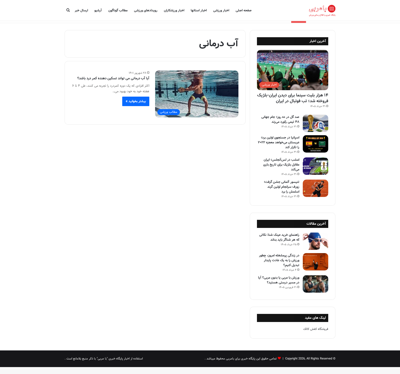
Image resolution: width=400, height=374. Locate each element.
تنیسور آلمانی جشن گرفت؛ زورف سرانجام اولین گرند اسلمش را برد (281, 186)
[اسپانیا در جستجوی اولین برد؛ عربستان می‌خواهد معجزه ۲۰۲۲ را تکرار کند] (315, 144)
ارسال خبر (81, 10)
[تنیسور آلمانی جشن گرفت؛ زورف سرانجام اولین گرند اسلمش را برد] (315, 188)
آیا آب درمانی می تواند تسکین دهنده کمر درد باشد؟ (113, 78)
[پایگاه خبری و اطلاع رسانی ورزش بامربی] (322, 10)
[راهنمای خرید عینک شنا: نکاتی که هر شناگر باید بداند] (315, 241)
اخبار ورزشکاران (174, 10)
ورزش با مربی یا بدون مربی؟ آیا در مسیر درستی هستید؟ (278, 280)
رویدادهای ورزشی (145, 10)
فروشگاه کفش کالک (315, 329)
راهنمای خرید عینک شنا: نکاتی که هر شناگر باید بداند (279, 237)
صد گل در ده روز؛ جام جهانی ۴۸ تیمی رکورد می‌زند (280, 119)
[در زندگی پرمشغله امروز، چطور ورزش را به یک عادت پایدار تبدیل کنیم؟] (315, 261)
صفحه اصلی (244, 10)
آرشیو (98, 10)
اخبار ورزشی (221, 10)
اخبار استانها (199, 10)
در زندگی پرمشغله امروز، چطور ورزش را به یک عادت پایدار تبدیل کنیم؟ (279, 260)
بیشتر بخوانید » (136, 101)
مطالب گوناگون (118, 10)
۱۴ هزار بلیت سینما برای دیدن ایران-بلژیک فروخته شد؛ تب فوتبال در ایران (292, 98)
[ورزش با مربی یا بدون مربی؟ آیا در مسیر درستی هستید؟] (315, 284)
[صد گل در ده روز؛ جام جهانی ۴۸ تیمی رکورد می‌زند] (315, 123)
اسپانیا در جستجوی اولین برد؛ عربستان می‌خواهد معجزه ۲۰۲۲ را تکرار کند (278, 142)
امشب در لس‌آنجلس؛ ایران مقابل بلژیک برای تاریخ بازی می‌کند (281, 164)
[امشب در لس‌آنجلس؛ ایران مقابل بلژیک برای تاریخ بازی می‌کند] (315, 166)
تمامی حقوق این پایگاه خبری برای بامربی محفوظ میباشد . (241, 358)
